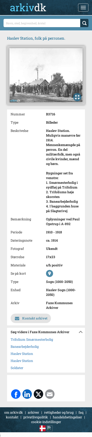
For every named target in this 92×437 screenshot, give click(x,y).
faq (81, 412)
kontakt (12, 417)
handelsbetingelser (67, 417)
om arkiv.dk (13, 412)
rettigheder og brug (59, 412)
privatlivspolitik (35, 417)
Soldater (17, 368)
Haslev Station (22, 353)
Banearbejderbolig (25, 346)
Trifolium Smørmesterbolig (32, 339)
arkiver (33, 412)
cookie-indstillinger (46, 422)
